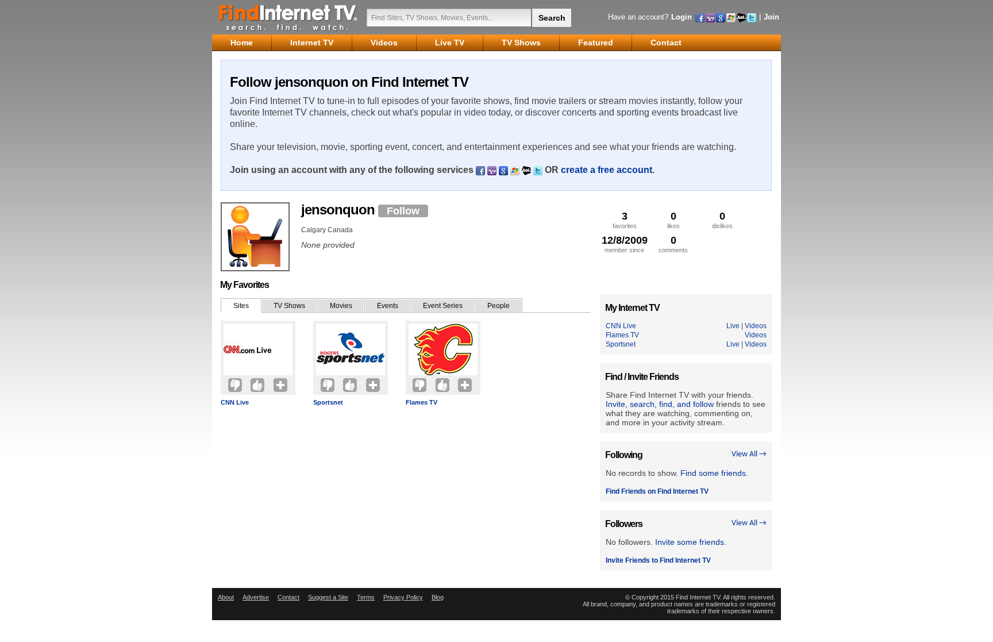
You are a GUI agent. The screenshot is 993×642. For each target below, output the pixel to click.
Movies (341, 306)
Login (681, 17)
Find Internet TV (288, 17)
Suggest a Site (328, 597)
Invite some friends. (690, 542)
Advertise (256, 597)
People (498, 306)
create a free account (606, 170)
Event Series (443, 306)
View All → (749, 454)
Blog (438, 597)
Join (771, 17)
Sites (241, 306)
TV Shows (289, 306)
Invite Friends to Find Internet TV (658, 560)
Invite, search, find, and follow (660, 404)
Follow (403, 211)
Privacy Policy (403, 597)
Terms (366, 597)
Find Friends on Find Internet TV (657, 491)
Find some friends (713, 473)
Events (387, 306)
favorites (625, 219)
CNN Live (235, 402)
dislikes (722, 219)
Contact (288, 597)
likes (673, 219)
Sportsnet (328, 402)
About (226, 597)
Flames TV (421, 402)
